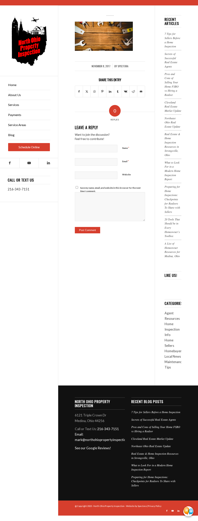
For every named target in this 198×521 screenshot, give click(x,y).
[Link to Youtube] (29, 163)
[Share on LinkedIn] (110, 91)
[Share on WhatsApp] (94, 91)
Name (125, 147)
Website (126, 174)
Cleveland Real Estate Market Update (173, 107)
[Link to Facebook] (9, 163)
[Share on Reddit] (133, 91)
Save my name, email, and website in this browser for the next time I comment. (110, 189)
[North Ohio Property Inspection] (29, 40)
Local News (173, 356)
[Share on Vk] (125, 91)
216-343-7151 (18, 189)
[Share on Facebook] (79, 91)
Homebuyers (174, 351)
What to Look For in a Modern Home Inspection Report (172, 171)
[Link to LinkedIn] (48, 163)
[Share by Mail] (141, 91)
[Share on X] (86, 91)
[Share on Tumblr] (118, 91)
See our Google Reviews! (93, 448)
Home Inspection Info (172, 329)
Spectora (123, 66)
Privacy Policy (154, 506)
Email (125, 161)
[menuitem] (29, 85)
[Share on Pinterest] (102, 91)
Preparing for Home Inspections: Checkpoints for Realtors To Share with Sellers (172, 199)
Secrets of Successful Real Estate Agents (153, 419)
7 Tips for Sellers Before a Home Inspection (155, 412)
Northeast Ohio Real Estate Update (172, 122)
